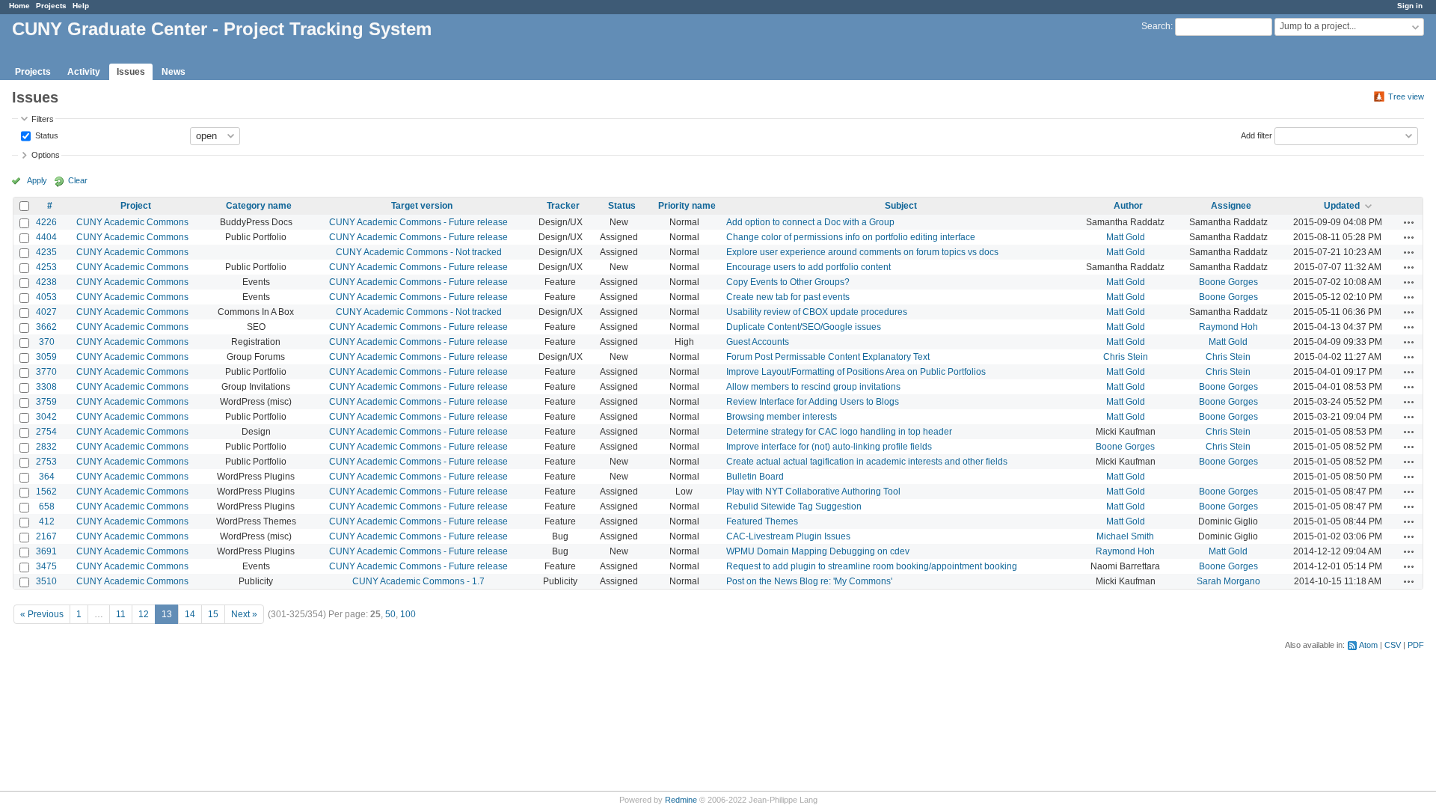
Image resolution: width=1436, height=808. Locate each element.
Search (1155, 26)
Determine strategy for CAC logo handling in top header (839, 431)
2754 (46, 431)
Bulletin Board (755, 476)
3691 (46, 551)
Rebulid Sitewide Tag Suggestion (794, 506)
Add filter (1256, 134)
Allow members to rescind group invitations (813, 387)
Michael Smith (1125, 536)
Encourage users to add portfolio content (808, 267)
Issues (131, 72)
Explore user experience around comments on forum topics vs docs (862, 252)
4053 (46, 297)
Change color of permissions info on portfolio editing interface (850, 237)
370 (47, 342)
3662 (46, 327)
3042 (46, 416)
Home (19, 5)
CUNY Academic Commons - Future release (418, 222)
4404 (46, 237)
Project (135, 206)
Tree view (1406, 96)
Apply (37, 180)
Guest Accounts (757, 342)
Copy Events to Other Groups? (788, 282)
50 (390, 614)
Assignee (1231, 206)
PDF (1416, 644)
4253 (46, 267)
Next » (244, 614)
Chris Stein (1125, 357)
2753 (46, 461)
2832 (46, 446)
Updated (1342, 206)
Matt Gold (1125, 237)
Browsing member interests (781, 416)
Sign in (1410, 5)
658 (47, 506)
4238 (46, 282)
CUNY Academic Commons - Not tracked (419, 252)
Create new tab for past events (788, 297)
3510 (46, 581)
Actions (1409, 222)
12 (143, 614)
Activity (83, 72)
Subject (901, 206)
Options (45, 154)
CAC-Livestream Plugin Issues (788, 536)
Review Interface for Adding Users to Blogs (812, 402)
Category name (259, 206)
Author (1128, 206)
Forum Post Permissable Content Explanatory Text (828, 357)
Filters (42, 118)
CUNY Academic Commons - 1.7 (418, 581)
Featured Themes (762, 521)
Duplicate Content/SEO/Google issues (803, 327)
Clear (78, 180)
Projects (51, 5)
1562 (46, 491)
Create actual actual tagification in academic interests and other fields (866, 461)
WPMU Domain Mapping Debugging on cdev (817, 551)
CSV (1392, 644)
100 (408, 614)
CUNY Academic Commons (132, 222)
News (173, 72)
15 (213, 614)
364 (47, 476)
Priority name (687, 206)
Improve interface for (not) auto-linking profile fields (829, 446)
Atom (1368, 644)
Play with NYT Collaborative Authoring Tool (813, 491)
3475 (46, 566)
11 (121, 614)
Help (81, 5)
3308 (46, 387)
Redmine (681, 799)
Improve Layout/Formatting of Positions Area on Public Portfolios (856, 372)
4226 (46, 222)
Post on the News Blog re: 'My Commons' (809, 581)
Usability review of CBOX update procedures (816, 312)
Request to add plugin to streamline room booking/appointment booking (871, 566)
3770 (46, 372)
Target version (421, 206)
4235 (46, 252)
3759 (46, 402)
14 (190, 614)
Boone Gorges (1228, 282)
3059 (46, 357)
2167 (46, 536)
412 (47, 521)
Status (45, 134)
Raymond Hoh (1228, 327)
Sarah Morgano (1228, 581)
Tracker (563, 206)
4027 (46, 312)
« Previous (42, 614)
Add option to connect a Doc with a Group (810, 222)
